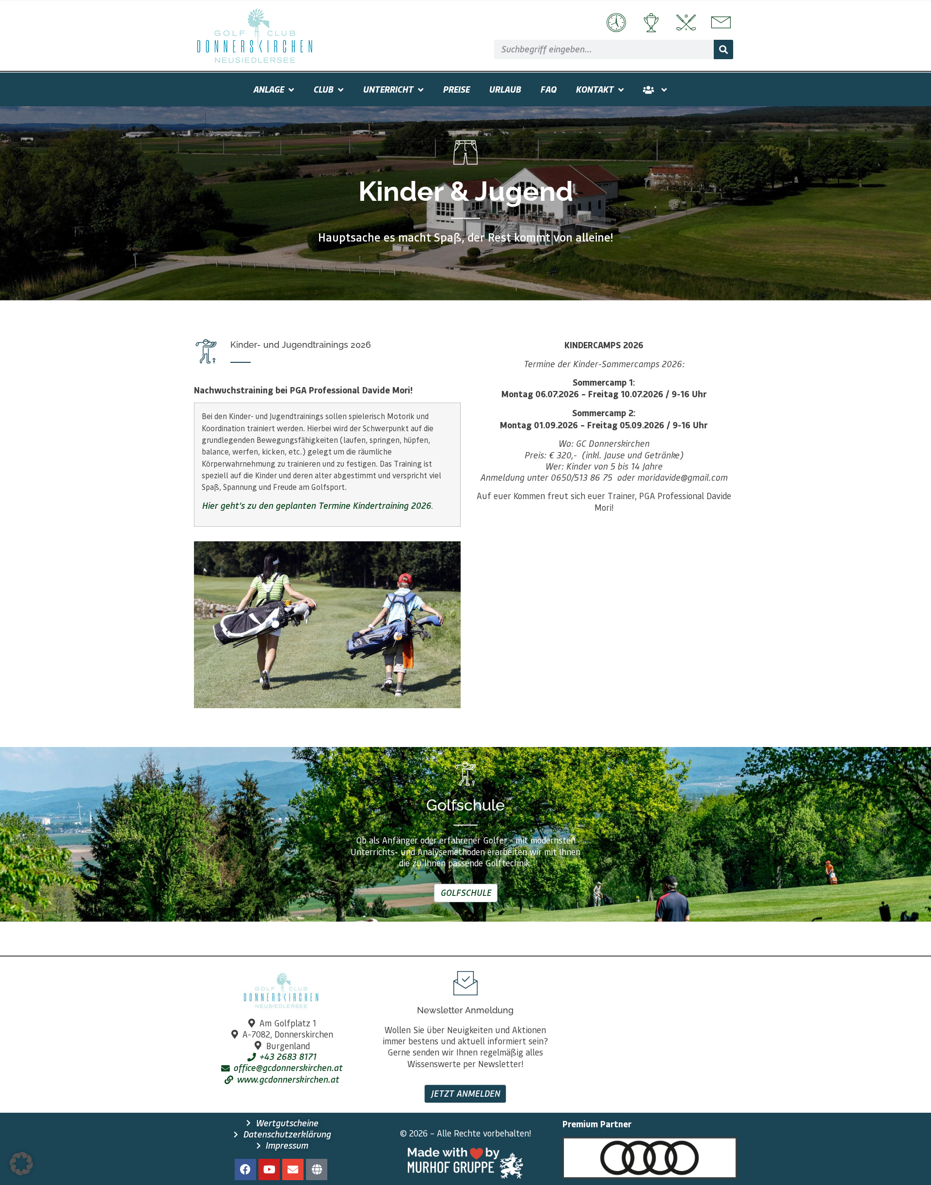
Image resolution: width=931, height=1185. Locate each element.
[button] (21, 1163)
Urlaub (505, 89)
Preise (456, 89)
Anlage (268, 89)
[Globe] (316, 1169)
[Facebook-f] (245, 1169)
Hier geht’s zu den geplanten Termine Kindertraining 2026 (316, 505)
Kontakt (594, 89)
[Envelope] (293, 1169)
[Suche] (723, 49)
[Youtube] (269, 1169)
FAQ (548, 89)
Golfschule (465, 892)
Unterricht (388, 89)
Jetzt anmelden (465, 1093)
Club (323, 89)
